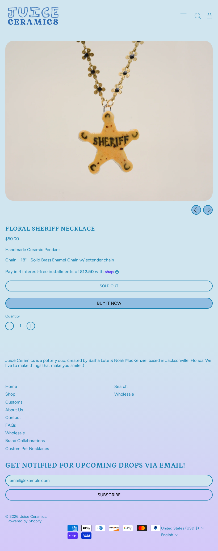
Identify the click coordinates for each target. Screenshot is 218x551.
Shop (10, 394)
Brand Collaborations (25, 440)
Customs (13, 402)
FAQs (10, 425)
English (167, 534)
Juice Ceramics (33, 516)
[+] (31, 326)
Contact (13, 417)
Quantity (12, 316)
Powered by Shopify (24, 521)
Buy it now (109, 303)
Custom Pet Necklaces (27, 448)
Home (11, 386)
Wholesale (15, 432)
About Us (14, 409)
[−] (9, 326)
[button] (198, 16)
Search (121, 386)
